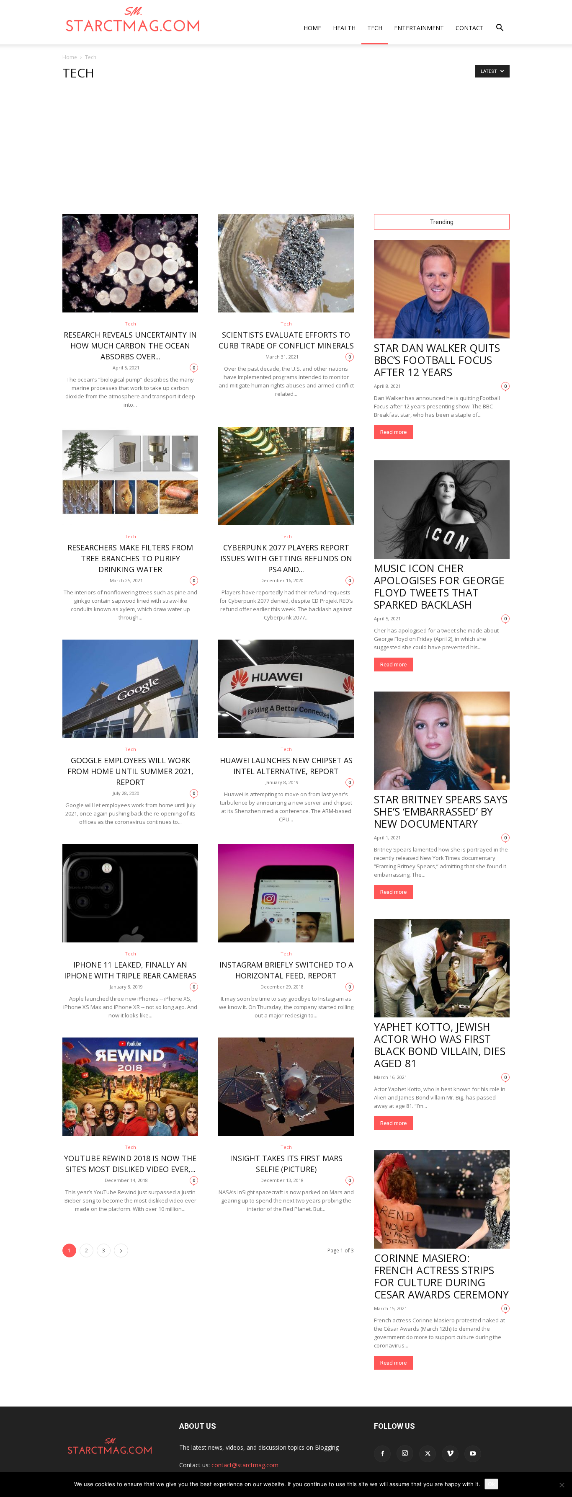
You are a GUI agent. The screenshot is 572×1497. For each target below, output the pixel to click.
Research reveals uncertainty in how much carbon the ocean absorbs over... (130, 345)
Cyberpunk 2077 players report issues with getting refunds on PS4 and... (286, 558)
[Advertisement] (286, 151)
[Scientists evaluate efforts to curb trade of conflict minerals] (286, 263)
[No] (561, 1485)
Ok (491, 1484)
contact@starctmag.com (244, 1465)
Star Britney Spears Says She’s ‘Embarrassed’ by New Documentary (441, 811)
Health (344, 28)
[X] (427, 1453)
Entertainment (419, 28)
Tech (374, 28)
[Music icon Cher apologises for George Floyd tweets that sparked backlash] (442, 509)
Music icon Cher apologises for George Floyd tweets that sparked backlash (439, 586)
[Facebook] (382, 1453)
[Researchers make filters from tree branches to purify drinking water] (130, 476)
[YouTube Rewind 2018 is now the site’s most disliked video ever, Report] (130, 1087)
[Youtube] (472, 1453)
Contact (470, 28)
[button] (500, 29)
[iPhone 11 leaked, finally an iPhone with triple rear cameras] (130, 893)
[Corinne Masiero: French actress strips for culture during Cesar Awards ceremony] (442, 1199)
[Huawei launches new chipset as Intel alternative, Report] (286, 689)
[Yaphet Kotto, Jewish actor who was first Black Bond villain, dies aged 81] (442, 968)
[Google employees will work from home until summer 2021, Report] (130, 689)
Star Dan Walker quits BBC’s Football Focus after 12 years (437, 360)
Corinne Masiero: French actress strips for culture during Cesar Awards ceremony (441, 1276)
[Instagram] (405, 1453)
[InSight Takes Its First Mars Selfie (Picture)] (286, 1087)
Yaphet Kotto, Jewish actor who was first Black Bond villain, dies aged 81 (439, 1045)
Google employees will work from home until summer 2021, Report (130, 771)
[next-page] (121, 1250)
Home (312, 28)
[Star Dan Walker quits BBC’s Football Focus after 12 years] (442, 289)
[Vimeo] (450, 1453)
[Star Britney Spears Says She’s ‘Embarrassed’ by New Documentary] (442, 741)
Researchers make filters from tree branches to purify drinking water (130, 558)
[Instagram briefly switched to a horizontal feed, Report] (286, 893)
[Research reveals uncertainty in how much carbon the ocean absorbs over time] (130, 263)
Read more (393, 432)
